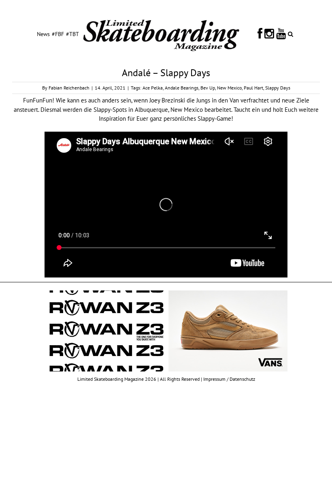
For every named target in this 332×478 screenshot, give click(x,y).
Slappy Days (277, 88)
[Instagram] (269, 34)
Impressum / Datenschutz (229, 379)
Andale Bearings (181, 88)
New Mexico (229, 88)
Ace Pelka (153, 88)
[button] (290, 34)
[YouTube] (281, 34)
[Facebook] (260, 34)
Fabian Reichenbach (69, 88)
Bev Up (207, 88)
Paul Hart (253, 88)
